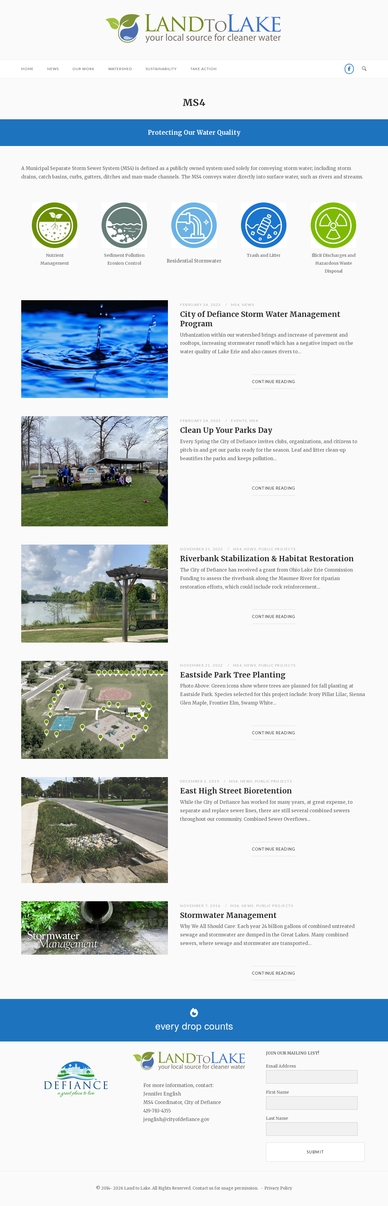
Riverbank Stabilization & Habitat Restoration (267, 558)
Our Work (83, 68)
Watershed (120, 68)
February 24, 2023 (201, 304)
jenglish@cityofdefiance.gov (176, 1119)
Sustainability (161, 68)
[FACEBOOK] (349, 69)
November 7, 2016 (201, 905)
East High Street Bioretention (236, 791)
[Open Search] (364, 69)
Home (27, 68)
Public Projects (277, 549)
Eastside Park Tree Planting (233, 675)
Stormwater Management (228, 915)
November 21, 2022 (202, 549)
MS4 (235, 304)
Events (239, 420)
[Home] (194, 43)
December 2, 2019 (200, 781)
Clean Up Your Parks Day (226, 430)
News (53, 68)
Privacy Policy (278, 1188)
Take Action (203, 68)
